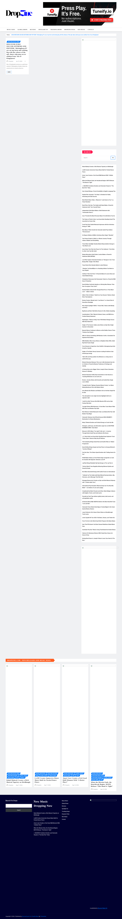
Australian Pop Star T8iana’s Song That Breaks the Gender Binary (99, 529)
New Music (81, 29)
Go (113, 157)
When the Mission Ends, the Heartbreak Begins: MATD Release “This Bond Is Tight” (102, 784)
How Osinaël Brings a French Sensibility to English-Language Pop (98, 191)
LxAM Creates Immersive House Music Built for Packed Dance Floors (47, 780)
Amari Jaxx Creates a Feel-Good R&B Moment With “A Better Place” (75, 780)
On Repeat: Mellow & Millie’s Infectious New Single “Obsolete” (98, 235)
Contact (91, 29)
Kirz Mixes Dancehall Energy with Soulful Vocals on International (98, 471)
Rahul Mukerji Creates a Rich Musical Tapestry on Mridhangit (97, 166)
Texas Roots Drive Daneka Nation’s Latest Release (95, 265)
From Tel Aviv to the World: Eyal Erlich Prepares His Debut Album (98, 521)
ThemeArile (43, 916)
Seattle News (35, 916)
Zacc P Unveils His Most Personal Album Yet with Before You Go (98, 216)
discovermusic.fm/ (26, 916)
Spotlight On (43, 29)
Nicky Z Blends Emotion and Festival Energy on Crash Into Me (97, 422)
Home (8, 34)
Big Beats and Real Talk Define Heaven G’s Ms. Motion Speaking (98, 311)
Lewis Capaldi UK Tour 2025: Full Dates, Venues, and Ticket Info (98, 517)
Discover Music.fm (102, 908)
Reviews (33, 29)
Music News (11, 29)
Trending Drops (56, 29)
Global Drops (22, 29)
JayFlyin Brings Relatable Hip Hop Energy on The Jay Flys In (97, 463)
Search (19, 810)
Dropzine (11, 61)
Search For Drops (11, 801)
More (9, 72)
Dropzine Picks (69, 29)
